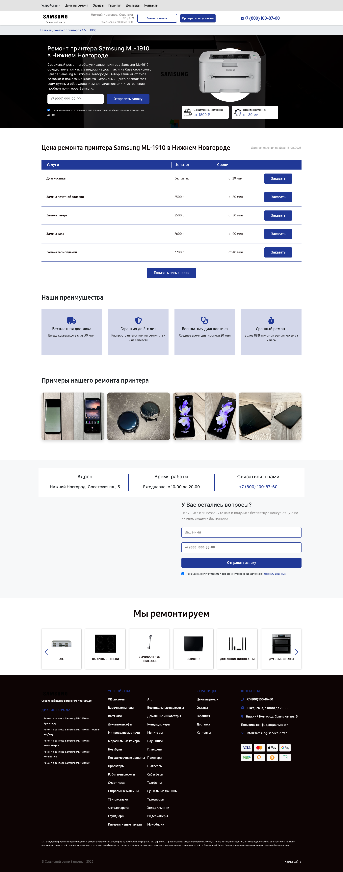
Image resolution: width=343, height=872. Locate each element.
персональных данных (274, 574)
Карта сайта (293, 861)
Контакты (151, 5)
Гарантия (114, 5)
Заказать (278, 178)
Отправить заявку (128, 99)
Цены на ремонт (76, 5)
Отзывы (98, 5)
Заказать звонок (157, 18)
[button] (46, 652)
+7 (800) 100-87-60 (258, 486)
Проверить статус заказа (198, 18)
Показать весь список (171, 273)
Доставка (133, 5)
